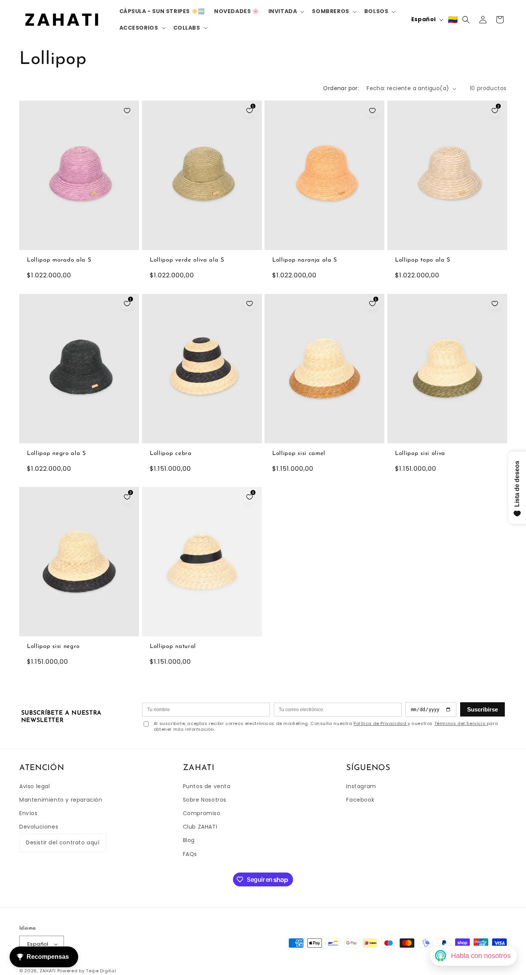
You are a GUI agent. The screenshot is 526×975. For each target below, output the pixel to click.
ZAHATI (48, 971)
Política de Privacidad (380, 723)
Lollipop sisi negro (53, 646)
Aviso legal (34, 786)
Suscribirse (482, 709)
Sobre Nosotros (204, 800)
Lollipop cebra (171, 453)
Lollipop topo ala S (423, 260)
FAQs (190, 854)
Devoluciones (38, 827)
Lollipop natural (173, 646)
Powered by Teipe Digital (86, 971)
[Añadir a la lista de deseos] (127, 110)
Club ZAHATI (200, 827)
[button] (286, 11)
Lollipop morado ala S (59, 260)
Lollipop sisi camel (298, 453)
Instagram (361, 786)
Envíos (28, 813)
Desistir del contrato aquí (63, 843)
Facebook (360, 800)
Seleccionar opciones (79, 242)
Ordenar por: (341, 88)
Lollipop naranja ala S (304, 260)
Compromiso (202, 813)
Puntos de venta (207, 786)
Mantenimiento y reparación (60, 800)
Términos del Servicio (460, 723)
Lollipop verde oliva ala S (187, 260)
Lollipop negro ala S (56, 453)
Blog (189, 840)
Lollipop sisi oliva (420, 453)
